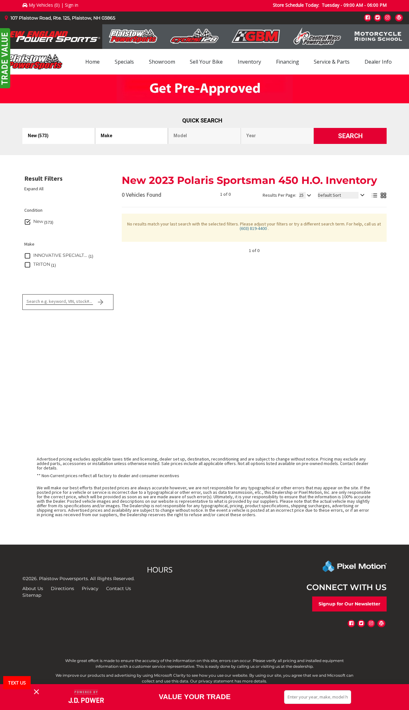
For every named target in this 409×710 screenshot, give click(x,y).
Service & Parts (332, 61)
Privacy (90, 588)
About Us (32, 588)
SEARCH (350, 136)
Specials (124, 61)
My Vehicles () (44, 5)
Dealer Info (378, 61)
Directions (62, 588)
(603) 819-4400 (254, 228)
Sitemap (31, 595)
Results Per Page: (279, 195)
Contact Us (118, 588)
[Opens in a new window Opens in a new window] (368, 17)
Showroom (162, 61)
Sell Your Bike (206, 61)
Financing (287, 61)
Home (92, 61)
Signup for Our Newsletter (349, 604)
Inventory (249, 61)
